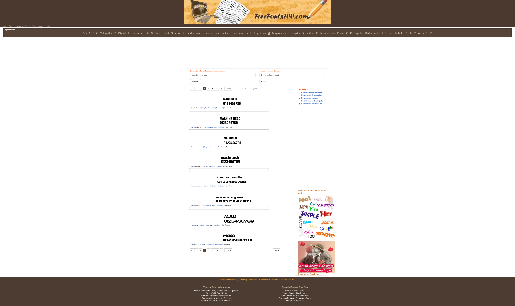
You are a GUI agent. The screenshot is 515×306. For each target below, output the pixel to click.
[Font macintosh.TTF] (230, 159)
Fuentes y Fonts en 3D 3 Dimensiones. (295, 296)
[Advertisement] (253, 45)
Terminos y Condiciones (248, 280)
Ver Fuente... (228, 108)
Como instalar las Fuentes (20, 26)
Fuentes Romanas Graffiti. (295, 291)
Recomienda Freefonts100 (311, 104)
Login (47, 26)
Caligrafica (106, 33)
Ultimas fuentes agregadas (311, 92)
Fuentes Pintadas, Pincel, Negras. (295, 293)
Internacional (212, 33)
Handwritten (193, 33)
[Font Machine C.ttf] (230, 100)
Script (388, 33)
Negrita (295, 33)
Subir (277, 250)
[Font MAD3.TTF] (230, 237)
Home (4, 26)
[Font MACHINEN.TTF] (230, 139)
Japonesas (238, 33)
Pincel (340, 33)
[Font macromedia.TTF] (230, 178)
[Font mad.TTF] (230, 217)
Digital (122, 33)
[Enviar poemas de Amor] (316, 257)
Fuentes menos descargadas (312, 101)
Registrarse (38, 26)
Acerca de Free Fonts (228, 280)
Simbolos (399, 33)
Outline (310, 33)
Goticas (155, 33)
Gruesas (175, 33)
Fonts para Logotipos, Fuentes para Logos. (295, 298)
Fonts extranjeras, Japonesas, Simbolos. (217, 298)
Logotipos (260, 33)
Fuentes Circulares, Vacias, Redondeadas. (216, 301)
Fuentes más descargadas (311, 95)
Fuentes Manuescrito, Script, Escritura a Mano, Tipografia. (216, 291)
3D (85, 33)
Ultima (228, 89)
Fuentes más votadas (309, 98)
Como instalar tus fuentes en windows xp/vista (276, 280)
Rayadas (358, 33)
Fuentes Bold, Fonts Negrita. (217, 293)
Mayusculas (279, 33)
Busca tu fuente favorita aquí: (270, 71)
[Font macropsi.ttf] (230, 198)
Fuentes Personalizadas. (295, 301)
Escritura (137, 33)
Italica (224, 33)
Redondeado (372, 33)
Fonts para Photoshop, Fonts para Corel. (216, 296)
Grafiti (165, 33)
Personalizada (327, 33)
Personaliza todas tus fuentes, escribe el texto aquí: (207, 71)
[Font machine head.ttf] (230, 120)
